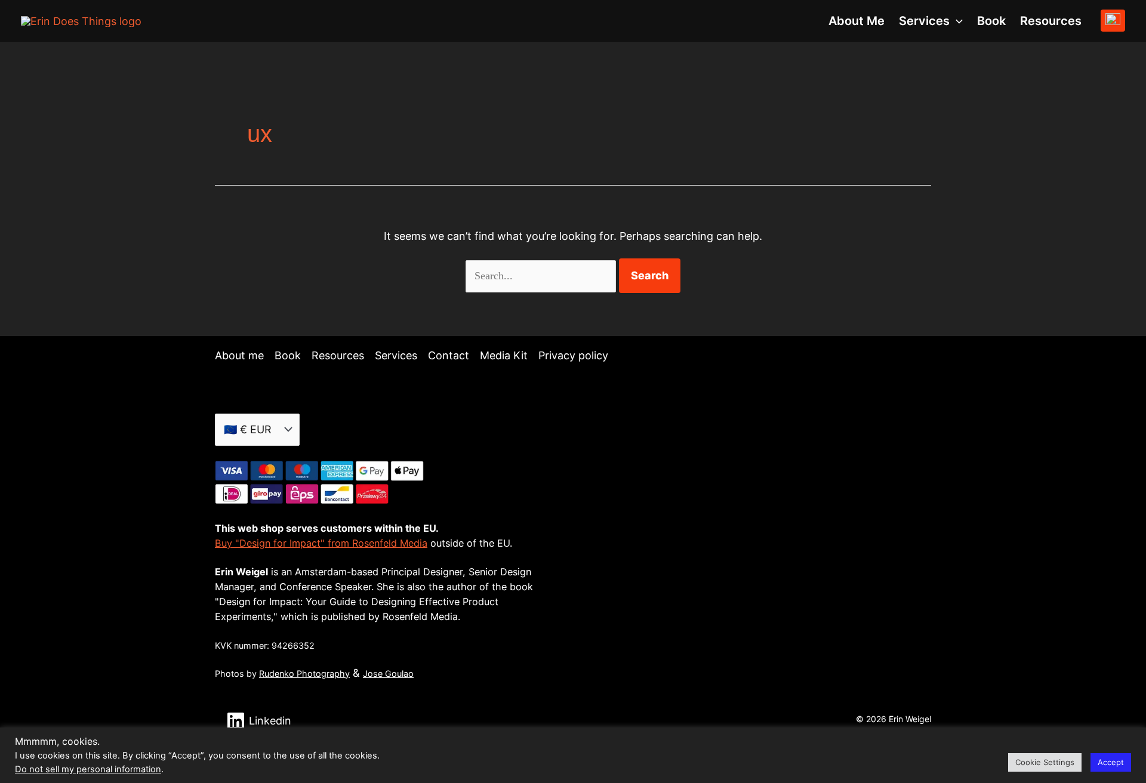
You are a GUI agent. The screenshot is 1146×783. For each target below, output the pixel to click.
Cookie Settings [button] (1044, 762)
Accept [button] (1111, 762)
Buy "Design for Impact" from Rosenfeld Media (321, 543)
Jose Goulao (388, 673)
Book (991, 21)
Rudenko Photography (304, 673)
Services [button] (924, 21)
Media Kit (504, 355)
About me (239, 355)
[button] (956, 21)
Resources (1051, 21)
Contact (448, 355)
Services (396, 355)
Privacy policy (573, 355)
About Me (856, 21)
